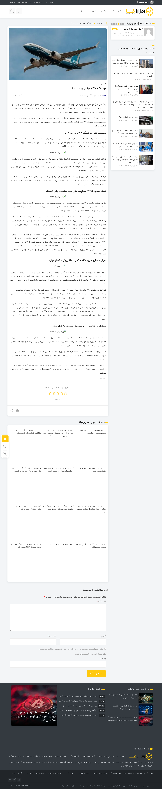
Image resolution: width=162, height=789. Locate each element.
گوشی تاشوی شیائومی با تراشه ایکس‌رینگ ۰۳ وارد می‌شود (28, 508)
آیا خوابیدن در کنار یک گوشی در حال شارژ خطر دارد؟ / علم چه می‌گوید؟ (26, 470)
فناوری (99, 23)
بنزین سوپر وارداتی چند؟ (128, 117)
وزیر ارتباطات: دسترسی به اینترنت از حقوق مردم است (91, 470)
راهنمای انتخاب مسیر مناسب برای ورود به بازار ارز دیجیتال (122, 696)
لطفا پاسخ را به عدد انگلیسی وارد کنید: (90, 654)
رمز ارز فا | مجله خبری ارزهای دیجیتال (138, 773)
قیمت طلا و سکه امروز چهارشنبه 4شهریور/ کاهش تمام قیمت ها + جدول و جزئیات (125, 159)
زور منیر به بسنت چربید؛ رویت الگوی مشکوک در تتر (76, 705)
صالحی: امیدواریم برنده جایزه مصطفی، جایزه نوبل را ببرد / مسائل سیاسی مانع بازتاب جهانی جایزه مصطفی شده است (58, 433)
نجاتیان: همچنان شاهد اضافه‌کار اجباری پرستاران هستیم (125, 145)
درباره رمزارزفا (116, 773)
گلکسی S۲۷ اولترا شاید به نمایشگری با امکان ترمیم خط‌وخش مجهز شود (58, 508)
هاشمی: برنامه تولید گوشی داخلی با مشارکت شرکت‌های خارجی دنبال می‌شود (27, 433)
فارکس (71, 11)
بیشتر (114, 29)
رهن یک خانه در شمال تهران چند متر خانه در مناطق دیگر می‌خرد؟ (125, 61)
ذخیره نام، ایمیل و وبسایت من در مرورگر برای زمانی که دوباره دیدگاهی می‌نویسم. (71, 649)
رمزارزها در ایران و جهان (113, 11)
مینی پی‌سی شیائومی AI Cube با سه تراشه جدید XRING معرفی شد (26, 546)
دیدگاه (100, 601)
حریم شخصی (70, 773)
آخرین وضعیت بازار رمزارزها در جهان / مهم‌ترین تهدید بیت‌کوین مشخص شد (122, 719)
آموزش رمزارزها (93, 11)
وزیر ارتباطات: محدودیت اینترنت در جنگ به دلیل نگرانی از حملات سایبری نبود (91, 509)
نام (102, 636)
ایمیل (50, 636)
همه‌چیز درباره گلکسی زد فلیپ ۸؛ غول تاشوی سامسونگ (91, 546)
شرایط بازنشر (83, 773)
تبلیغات (58, 773)
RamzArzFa (25, 785)
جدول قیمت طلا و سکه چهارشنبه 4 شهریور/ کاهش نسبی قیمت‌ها (70, 701)
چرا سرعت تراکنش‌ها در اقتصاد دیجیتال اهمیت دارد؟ (125, 707)
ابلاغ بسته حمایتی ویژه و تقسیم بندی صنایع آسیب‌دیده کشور (125, 132)
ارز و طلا (79, 11)
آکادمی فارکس (16, 773)
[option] (82, 696)
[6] (27, 95)
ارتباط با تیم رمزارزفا (99, 773)
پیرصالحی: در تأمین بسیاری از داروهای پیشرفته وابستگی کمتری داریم (126, 88)
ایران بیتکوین (46, 773)
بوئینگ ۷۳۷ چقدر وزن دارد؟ (89, 88)
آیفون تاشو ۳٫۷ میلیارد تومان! (62, 544)
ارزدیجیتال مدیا (32, 773)
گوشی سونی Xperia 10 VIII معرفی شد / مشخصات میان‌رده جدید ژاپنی (58, 470)
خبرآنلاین (97, 95)
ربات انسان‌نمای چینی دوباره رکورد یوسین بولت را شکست (92, 432)
